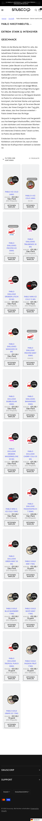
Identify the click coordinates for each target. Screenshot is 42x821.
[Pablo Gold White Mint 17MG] (30, 598)
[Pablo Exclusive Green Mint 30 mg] (11, 545)
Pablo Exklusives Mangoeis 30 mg (11, 348)
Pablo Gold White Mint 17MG (30, 611)
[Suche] (36, 10)
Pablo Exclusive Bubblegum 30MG (11, 400)
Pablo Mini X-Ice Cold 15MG (11, 510)
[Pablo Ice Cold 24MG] (11, 181)
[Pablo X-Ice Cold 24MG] (30, 185)
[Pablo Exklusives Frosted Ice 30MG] (11, 232)
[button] (36, 820)
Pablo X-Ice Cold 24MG (30, 196)
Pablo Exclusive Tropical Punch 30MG (12, 662)
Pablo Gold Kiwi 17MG (30, 562)
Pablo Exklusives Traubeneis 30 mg (30, 243)
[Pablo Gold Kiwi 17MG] (30, 550)
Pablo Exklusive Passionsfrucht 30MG (30, 508)
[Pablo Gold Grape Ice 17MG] (11, 700)
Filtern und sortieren (10, 159)
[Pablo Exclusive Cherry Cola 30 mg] (30, 440)
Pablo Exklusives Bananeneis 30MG (30, 400)
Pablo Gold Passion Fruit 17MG (30, 663)
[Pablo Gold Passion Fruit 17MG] (30, 650)
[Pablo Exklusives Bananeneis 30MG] (30, 385)
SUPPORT (6, 779)
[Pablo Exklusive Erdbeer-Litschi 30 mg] (11, 281)
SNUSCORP (7, 769)
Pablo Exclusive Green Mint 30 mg (11, 560)
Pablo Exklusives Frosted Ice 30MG (12, 247)
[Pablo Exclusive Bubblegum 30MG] (11, 385)
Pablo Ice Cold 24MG (11, 193)
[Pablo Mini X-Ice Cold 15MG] (11, 498)
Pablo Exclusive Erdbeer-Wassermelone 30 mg (11, 454)
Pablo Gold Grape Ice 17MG (11, 712)
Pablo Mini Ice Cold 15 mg (30, 297)
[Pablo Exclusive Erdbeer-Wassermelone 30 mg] (11, 438)
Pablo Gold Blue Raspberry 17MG (11, 611)
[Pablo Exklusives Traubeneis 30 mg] (30, 228)
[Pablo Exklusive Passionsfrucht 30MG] (30, 493)
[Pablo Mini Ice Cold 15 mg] (30, 286)
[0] (39, 10)
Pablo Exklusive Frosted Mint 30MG (30, 352)
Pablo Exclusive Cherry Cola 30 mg (30, 455)
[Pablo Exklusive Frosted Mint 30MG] (30, 337)
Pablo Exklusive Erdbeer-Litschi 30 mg (11, 295)
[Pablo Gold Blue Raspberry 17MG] (11, 598)
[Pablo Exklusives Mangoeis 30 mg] (11, 333)
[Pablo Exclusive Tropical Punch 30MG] (11, 648)
